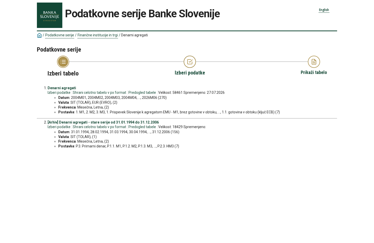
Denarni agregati (62, 88)
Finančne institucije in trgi (98, 35)
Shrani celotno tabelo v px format (99, 92)
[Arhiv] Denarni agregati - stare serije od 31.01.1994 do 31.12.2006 (103, 122)
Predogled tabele (142, 92)
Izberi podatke (59, 92)
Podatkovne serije (59, 35)
